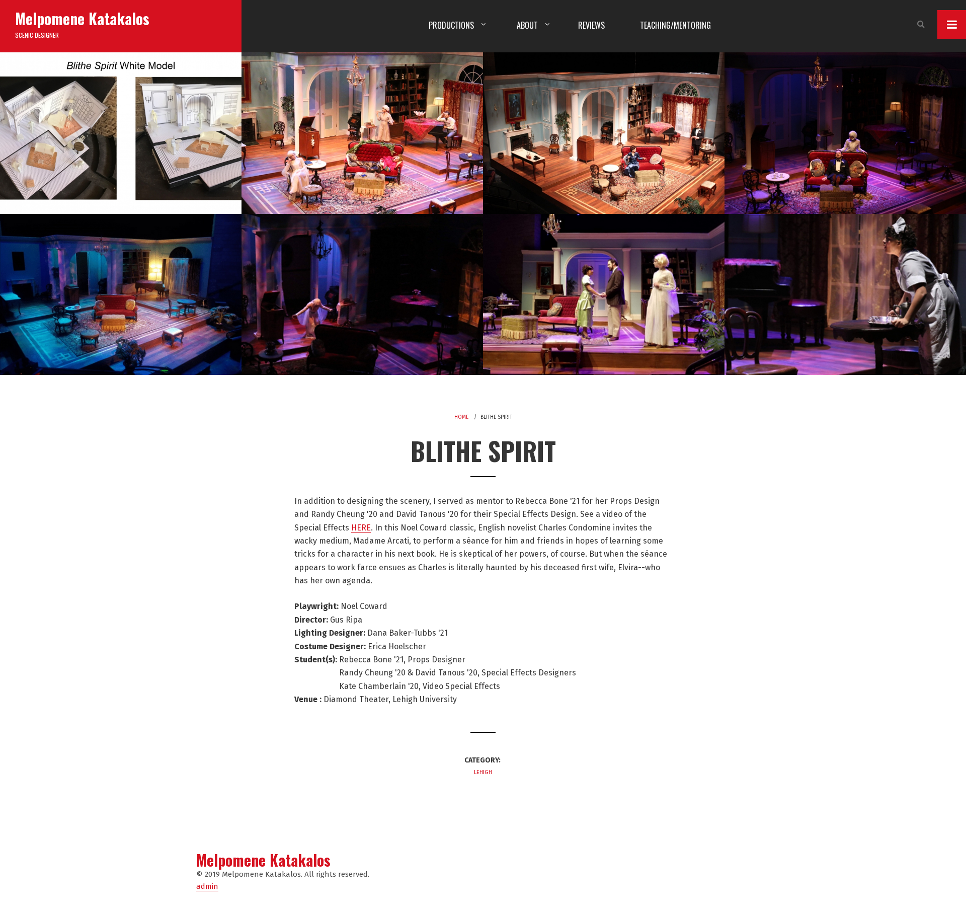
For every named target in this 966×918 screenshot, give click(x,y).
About (527, 25)
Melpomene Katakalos (82, 18)
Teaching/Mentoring (675, 25)
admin (207, 886)
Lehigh (483, 772)
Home (461, 417)
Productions (451, 25)
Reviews (591, 25)
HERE (361, 527)
